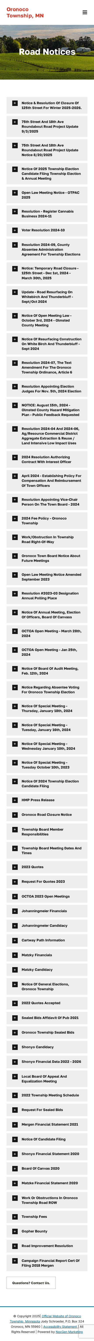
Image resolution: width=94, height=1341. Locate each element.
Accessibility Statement (60, 1326)
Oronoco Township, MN (25, 12)
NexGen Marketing (69, 1332)
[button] (47, 105)
